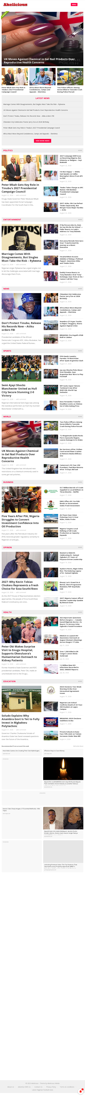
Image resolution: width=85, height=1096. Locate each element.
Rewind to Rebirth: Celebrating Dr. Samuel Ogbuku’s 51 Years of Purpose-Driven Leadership (71, 556)
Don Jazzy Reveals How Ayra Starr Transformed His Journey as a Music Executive (71, 244)
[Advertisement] (42, 892)
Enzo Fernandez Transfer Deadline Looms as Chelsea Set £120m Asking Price (71, 404)
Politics (8, 150)
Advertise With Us (24, 1087)
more (80, 150)
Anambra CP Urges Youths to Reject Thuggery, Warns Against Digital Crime (71, 323)
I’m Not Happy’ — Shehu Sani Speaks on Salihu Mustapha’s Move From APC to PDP (71, 175)
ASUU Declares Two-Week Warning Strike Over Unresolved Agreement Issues (70, 690)
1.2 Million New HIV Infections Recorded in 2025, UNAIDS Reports (69, 667)
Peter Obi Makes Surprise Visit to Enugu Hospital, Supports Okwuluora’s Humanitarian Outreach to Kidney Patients (19, 653)
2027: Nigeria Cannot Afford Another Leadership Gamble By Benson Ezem (71, 600)
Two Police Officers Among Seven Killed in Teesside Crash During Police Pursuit (69, 89)
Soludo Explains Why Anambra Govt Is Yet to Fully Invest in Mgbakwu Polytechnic (21, 721)
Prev (4, 39)
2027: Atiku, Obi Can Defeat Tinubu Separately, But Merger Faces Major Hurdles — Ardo (71, 206)
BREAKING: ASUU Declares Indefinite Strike (70, 719)
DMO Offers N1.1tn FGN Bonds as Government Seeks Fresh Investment (70, 503)
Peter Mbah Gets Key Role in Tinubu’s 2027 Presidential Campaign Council (13, 89)
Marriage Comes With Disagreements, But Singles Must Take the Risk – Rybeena (34, 104)
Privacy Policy (51, 1087)
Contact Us (38, 1087)
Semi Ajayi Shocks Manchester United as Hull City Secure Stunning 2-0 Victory (19, 390)
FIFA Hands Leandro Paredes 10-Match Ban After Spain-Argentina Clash (71, 358)
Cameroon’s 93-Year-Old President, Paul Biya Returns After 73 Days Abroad (71, 467)
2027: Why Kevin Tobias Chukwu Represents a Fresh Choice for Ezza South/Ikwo (20, 585)
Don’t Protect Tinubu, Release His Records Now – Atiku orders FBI (40, 53)
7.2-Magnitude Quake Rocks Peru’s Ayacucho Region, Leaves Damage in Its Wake (71, 437)
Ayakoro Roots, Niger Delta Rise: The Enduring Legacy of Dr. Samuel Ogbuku (71, 571)
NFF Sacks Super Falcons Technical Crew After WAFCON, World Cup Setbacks (70, 389)
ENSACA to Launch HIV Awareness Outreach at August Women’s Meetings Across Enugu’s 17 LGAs (71, 639)
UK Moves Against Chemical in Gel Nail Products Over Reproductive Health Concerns (35, 110)
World (7, 416)
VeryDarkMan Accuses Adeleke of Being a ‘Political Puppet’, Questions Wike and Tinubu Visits (71, 260)
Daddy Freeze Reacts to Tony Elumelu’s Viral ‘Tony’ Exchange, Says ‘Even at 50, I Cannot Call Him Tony (71, 275)
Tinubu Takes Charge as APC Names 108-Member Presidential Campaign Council (71, 190)
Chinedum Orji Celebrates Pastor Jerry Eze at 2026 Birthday (26, 122)
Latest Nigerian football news (42, 1090)
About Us (10, 1087)
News (6, 288)
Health (7, 612)
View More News (42, 141)
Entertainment (12, 219)
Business (8, 482)
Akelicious (34, 1083)
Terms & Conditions (67, 1087)
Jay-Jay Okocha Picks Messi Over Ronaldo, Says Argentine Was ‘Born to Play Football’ (71, 373)
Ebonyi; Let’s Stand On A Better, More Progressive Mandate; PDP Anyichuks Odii (70, 585)
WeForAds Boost (78, 746)
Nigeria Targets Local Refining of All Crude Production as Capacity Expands (69, 531)
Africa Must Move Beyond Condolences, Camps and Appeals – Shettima (40, 89)
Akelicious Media (53, 1083)
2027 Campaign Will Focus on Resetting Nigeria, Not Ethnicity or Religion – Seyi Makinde (71, 159)
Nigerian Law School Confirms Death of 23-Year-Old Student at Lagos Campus (71, 705)
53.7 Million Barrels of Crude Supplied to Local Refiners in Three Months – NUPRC (71, 489)
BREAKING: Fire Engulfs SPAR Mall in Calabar (71, 336)
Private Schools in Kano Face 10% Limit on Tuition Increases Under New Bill (70, 734)
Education (9, 681)
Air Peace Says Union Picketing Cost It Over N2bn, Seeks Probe (69, 517)
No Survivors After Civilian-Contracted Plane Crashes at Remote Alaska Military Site (71, 452)
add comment (21, 195)
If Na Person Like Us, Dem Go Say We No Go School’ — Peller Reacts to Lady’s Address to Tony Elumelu (71, 228)
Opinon (7, 547)
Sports (7, 351)
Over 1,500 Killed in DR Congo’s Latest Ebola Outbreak (69, 653)
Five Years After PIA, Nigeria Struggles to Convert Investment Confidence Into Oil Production (20, 521)
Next (81, 39)
